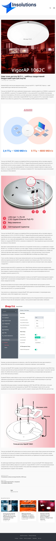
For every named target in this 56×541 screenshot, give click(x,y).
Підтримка (35, 538)
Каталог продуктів (27, 538)
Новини (21, 538)
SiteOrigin (34, 535)
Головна (16, 538)
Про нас (39, 538)
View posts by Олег (14, 491)
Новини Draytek (12, 80)
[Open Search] (50, 8)
